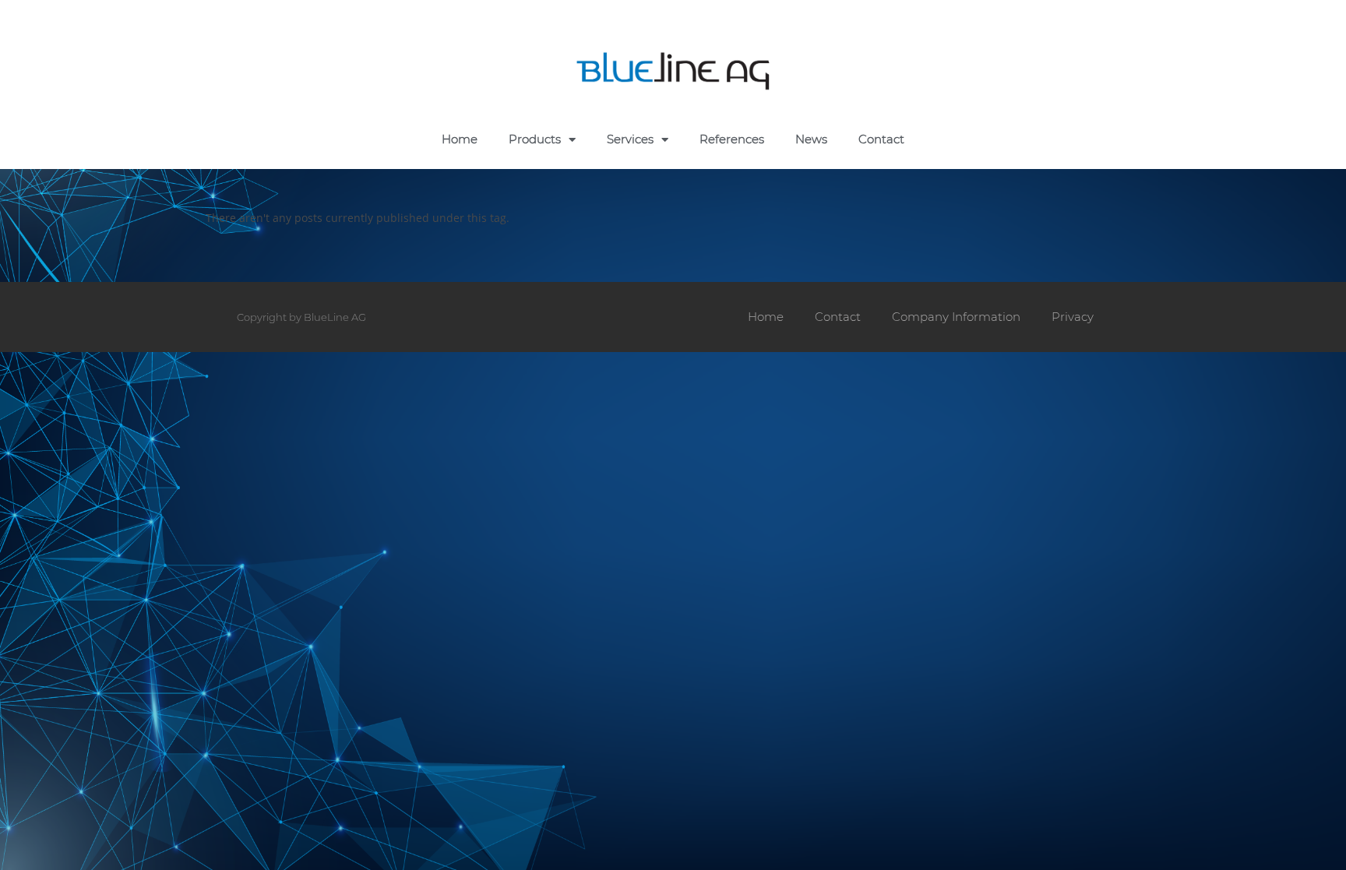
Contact (881, 139)
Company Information (956, 316)
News (811, 139)
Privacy (1073, 316)
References (731, 139)
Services (630, 139)
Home (459, 139)
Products (535, 139)
